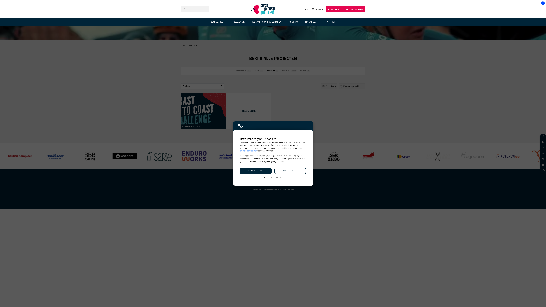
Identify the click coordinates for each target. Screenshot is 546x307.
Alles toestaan (255, 171)
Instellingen (290, 171)
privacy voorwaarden (248, 150)
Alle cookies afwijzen (273, 177)
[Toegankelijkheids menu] (543, 3)
